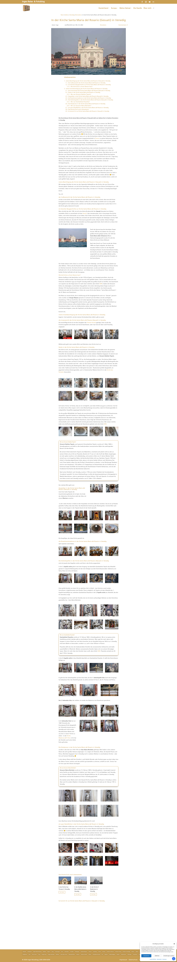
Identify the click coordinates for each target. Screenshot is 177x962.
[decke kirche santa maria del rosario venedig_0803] (96, 400)
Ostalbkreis (25, 954)
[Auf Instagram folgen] (145, 1)
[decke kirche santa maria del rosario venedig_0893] (81, 387)
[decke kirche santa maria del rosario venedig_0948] (96, 387)
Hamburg (95, 951)
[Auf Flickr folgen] (153, 1)
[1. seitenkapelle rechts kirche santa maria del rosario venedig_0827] (96, 582)
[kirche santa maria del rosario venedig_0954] (96, 865)
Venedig (71, 15)
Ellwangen (77, 951)
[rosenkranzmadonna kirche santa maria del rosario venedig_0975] (111, 555)
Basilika (44, 951)
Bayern (48, 951)
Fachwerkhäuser (84, 951)
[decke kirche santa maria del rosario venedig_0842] (96, 436)
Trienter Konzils (91, 322)
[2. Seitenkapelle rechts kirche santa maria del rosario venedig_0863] (111, 628)
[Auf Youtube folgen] (149, 1)
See (102, 954)
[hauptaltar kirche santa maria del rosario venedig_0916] (111, 532)
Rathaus (57, 954)
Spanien (106, 954)
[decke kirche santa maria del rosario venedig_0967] (65, 400)
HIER (100, 284)
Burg (53, 951)
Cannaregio (57, 951)
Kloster (133, 951)
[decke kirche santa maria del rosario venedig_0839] (81, 436)
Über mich (147, 8)
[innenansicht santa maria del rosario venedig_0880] (96, 338)
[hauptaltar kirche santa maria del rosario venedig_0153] (65, 532)
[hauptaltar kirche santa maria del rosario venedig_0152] (96, 520)
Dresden (72, 951)
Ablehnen (157, 955)
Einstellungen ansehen (169, 955)
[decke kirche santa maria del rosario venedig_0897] (111, 400)
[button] (174, 943)
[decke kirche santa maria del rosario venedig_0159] (65, 387)
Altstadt (24, 951)
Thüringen (129, 954)
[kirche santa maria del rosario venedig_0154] (96, 852)
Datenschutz (159, 959)
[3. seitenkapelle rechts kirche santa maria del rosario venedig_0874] (96, 672)
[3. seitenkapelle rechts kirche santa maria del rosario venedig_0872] (81, 672)
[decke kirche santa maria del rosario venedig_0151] (65, 436)
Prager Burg (44, 954)
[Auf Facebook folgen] (142, 1)
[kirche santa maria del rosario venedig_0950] (81, 865)
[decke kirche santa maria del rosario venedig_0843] (111, 436)
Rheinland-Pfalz (72, 954)
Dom (62, 951)
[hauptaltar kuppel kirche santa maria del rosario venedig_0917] (96, 532)
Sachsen (77, 954)
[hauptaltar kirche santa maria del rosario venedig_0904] (81, 520)
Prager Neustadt (51, 954)
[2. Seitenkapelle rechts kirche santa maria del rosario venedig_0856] (65, 628)
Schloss (89, 954)
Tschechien (135, 954)
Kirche (99, 951)
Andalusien (29, 951)
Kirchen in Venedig (126, 951)
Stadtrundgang (112, 954)
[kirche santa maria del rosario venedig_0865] (111, 852)
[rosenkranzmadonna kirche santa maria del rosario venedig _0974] (96, 555)
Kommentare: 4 (123, 25)
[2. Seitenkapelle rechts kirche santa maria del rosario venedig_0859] (81, 628)
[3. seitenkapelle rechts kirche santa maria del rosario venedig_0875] (111, 672)
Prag (39, 954)
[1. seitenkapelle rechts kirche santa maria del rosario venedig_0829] (81, 582)
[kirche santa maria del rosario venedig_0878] (65, 865)
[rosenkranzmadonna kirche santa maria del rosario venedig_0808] (81, 555)
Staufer (118, 954)
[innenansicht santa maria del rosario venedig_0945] (111, 338)
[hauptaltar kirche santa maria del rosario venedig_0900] (65, 520)
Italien (66, 15)
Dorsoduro (78, 15)
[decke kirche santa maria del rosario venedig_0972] (81, 400)
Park (29, 954)
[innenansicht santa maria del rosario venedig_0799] (81, 338)
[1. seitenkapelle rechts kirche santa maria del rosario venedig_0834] (111, 582)
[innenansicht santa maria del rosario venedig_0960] (65, 338)
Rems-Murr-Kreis (64, 954)
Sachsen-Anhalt (84, 954)
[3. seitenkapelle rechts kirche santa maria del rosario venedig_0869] (65, 672)
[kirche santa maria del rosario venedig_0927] (65, 852)
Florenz (97, 138)
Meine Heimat (125, 8)
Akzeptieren (146, 955)
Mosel (137, 951)
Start (62, 15)
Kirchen (103, 951)
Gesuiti (85, 213)
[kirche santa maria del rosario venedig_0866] (81, 852)
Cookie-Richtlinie (153, 959)
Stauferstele (123, 954)
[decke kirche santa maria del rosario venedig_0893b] (111, 387)
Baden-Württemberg (37, 951)
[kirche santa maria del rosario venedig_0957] (111, 865)
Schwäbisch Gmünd (96, 954)
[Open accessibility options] (173, 958)
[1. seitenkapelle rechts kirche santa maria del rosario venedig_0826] (65, 582)
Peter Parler (34, 954)
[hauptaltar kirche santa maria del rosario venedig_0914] (81, 532)
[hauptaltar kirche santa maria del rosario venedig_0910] (111, 520)
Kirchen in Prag (118, 951)
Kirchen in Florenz (110, 951)
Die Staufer (137, 8)
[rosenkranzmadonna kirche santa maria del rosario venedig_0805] (65, 555)
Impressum (164, 959)
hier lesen (62, 892)
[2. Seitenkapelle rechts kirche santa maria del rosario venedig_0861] (96, 628)
